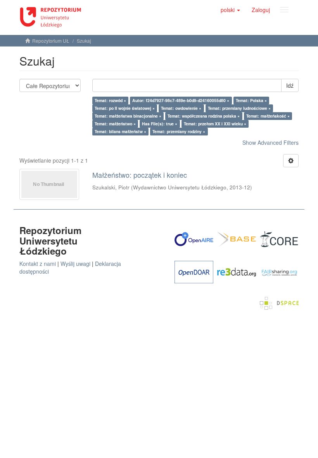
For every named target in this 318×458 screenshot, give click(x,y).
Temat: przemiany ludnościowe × (239, 108)
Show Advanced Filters (270, 142)
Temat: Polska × (251, 100)
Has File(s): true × (159, 124)
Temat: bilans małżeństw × (120, 131)
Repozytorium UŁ (50, 40)
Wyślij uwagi (75, 263)
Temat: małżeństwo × (115, 124)
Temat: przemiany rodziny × (178, 131)
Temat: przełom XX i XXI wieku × (215, 124)
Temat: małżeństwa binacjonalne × (128, 116)
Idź (290, 85)
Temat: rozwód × (110, 100)
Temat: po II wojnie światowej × (125, 108)
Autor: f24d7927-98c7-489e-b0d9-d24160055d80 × (180, 100)
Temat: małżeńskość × (268, 116)
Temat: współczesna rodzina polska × (204, 116)
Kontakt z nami (37, 263)
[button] (230, 9)
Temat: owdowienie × (181, 108)
